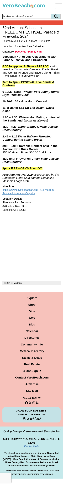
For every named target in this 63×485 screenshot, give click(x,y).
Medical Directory (32, 351)
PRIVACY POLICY (18, 474)
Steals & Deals (32, 357)
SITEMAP (48, 474)
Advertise (32, 384)
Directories (32, 337)
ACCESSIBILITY (35, 474)
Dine (32, 311)
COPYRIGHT (10, 471)
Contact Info (31, 446)
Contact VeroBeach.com (32, 377)
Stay (32, 318)
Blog (32, 324)
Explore (32, 298)
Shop (32, 304)
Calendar (18, 283)
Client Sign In (32, 371)
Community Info (32, 344)
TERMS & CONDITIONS (48, 471)
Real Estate (32, 364)
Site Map (32, 390)
